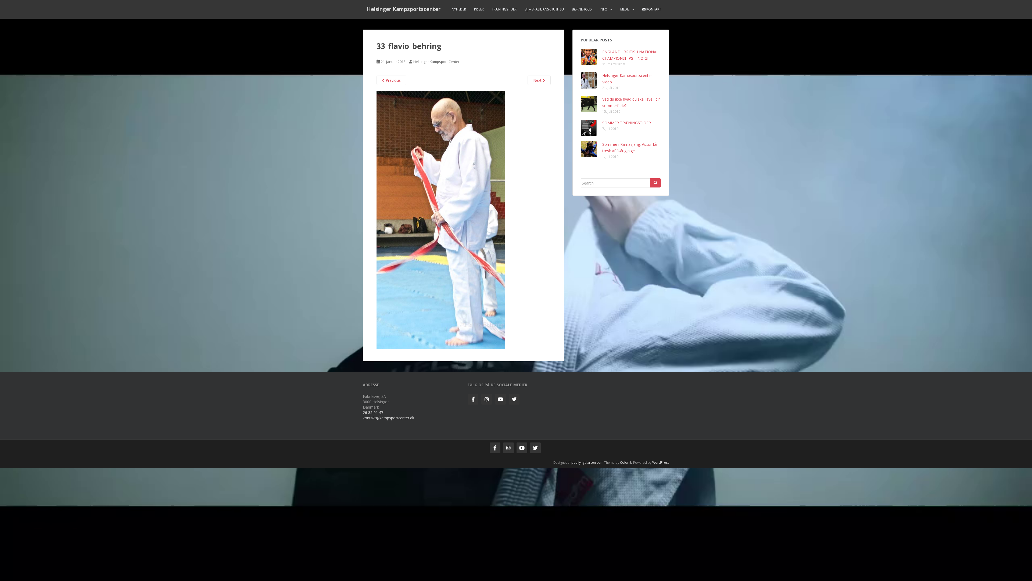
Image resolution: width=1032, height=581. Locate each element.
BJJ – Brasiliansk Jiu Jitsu (544, 9)
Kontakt (653, 9)
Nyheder (459, 9)
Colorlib (626, 462)
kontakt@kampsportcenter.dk (388, 417)
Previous (393, 80)
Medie (624, 9)
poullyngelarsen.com (587, 462)
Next (538, 80)
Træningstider (504, 9)
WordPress (660, 462)
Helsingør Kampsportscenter (403, 9)
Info (603, 9)
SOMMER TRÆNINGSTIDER (626, 122)
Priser (479, 9)
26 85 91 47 (373, 412)
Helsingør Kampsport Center (436, 61)
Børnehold (582, 9)
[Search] (655, 182)
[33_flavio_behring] (441, 219)
